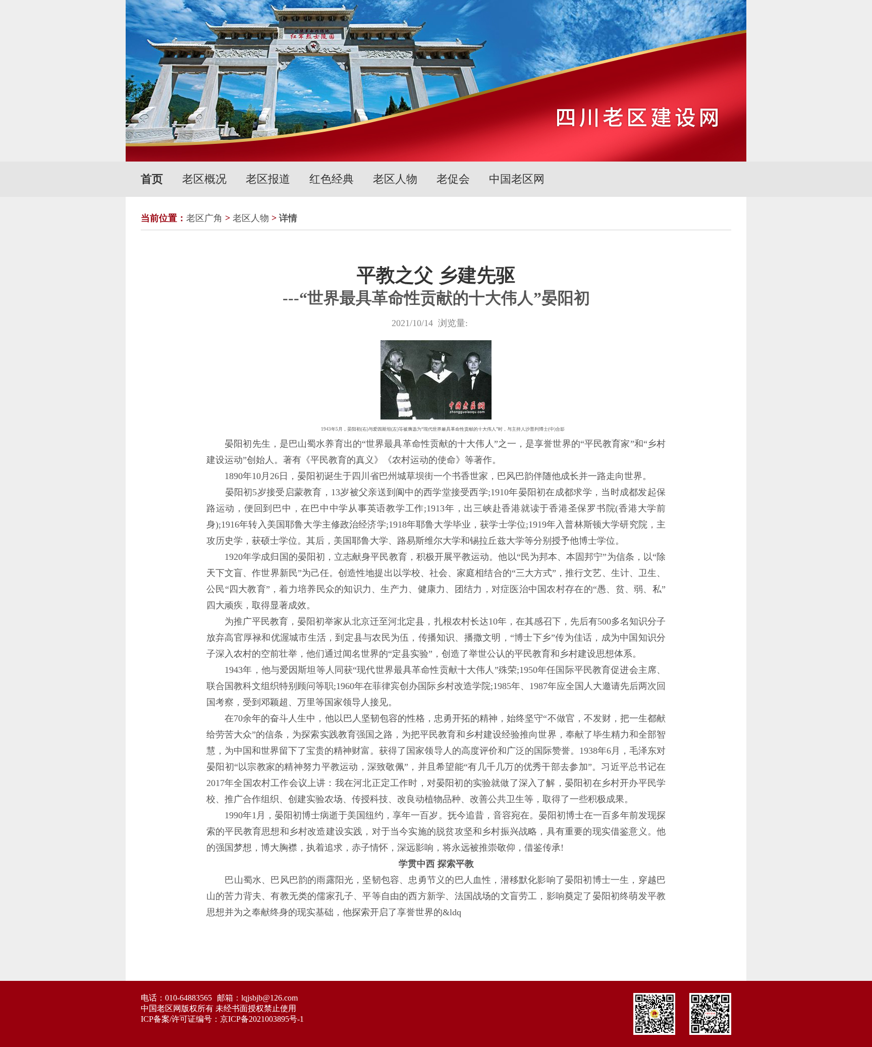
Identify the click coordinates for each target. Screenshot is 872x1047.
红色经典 (331, 179)
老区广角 (204, 218)
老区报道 (268, 179)
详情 (288, 218)
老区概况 (204, 179)
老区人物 (395, 179)
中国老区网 (516, 179)
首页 (152, 179)
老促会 (453, 179)
